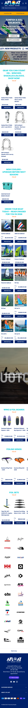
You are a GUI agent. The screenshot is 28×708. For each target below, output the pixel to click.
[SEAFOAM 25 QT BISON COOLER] (7, 186)
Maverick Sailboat (6, 283)
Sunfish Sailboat (5, 233)
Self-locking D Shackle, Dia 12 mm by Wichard (7, 154)
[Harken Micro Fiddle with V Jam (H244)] (7, 117)
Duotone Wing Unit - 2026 (19, 469)
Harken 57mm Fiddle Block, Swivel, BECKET (20, 99)
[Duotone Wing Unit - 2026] (19, 460)
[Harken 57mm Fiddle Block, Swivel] (7, 90)
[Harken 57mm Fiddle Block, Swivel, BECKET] (21, 90)
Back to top (14, 650)
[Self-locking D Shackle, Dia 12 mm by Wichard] (7, 144)
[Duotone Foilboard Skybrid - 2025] (7, 420)
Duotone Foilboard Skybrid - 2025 (6, 429)
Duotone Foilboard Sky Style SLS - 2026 (19, 429)
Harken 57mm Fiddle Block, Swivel (6, 98)
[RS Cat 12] (21, 300)
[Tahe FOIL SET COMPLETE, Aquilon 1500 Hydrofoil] (7, 503)
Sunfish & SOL (14, 36)
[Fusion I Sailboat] (7, 251)
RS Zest (3, 308)
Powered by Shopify (12, 704)
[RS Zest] (7, 300)
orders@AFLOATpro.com (14, 666)
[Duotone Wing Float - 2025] (7, 460)
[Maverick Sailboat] (7, 275)
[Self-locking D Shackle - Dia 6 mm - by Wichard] (21, 117)
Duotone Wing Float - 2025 (6, 469)
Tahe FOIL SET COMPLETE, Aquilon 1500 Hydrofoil (6, 513)
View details (7, 107)
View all (14, 80)
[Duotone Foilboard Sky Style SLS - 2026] (19, 420)
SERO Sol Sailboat (19, 233)
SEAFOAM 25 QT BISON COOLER (5, 195)
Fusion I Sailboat (5, 259)
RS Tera (17, 283)
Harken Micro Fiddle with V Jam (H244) (6, 126)
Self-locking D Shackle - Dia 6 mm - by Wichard (20, 127)
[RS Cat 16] (21, 326)
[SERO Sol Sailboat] (21, 225)
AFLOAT (6, 704)
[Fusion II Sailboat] (21, 251)
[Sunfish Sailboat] (7, 225)
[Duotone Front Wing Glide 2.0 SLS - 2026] (19, 503)
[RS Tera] (21, 275)
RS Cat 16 (17, 334)
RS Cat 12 (17, 308)
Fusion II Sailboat (19, 259)
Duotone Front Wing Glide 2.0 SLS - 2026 (19, 512)
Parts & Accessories (14, 40)
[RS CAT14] (7, 326)
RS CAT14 (4, 334)
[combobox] (14, 7)
